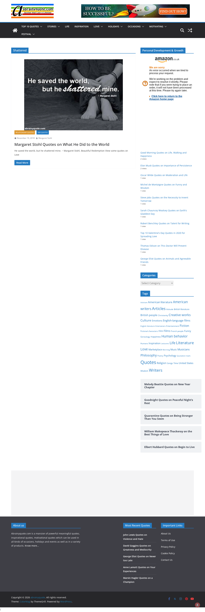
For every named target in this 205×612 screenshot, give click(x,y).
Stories (51, 26)
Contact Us (166, 559)
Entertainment (172, 326)
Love (96, 26)
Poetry (160, 355)
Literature (185, 342)
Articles (159, 308)
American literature (160, 302)
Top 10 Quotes (30, 26)
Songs (170, 363)
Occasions (134, 26)
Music (173, 349)
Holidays (113, 26)
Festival (26, 34)
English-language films (176, 320)
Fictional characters (149, 331)
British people (148, 315)
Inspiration (81, 26)
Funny (187, 331)
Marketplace (155, 349)
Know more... (32, 545)
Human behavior (174, 336)
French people (177, 331)
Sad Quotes (43, 132)
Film (161, 331)
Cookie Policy (168, 553)
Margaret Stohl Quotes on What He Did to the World (61, 144)
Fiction (184, 326)
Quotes (148, 362)
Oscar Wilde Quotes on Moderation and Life (164, 175)
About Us (166, 533)
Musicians (183, 349)
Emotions (157, 320)
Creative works (180, 315)
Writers (155, 370)
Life (67, 26)
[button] (40, 26)
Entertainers (160, 326)
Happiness (156, 336)
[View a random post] (190, 30)
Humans (144, 343)
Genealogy (145, 336)
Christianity (163, 315)
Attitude (169, 309)
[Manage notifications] (197, 605)
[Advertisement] (102, 492)
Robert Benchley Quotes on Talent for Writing (164, 223)
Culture (145, 320)
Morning (166, 350)
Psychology (170, 355)
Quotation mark (183, 356)
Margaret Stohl (45, 138)
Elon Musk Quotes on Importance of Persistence (166, 165)
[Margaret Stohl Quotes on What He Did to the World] (73, 94)
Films (167, 331)
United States (186, 363)
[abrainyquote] (15, 30)
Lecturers (165, 343)
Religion (161, 363)
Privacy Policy (168, 546)
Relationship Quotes (25, 132)
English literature (147, 326)
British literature (181, 309)
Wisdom (144, 370)
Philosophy (148, 355)
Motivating (156, 26)
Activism (143, 302)
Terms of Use (168, 540)
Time (175, 363)
